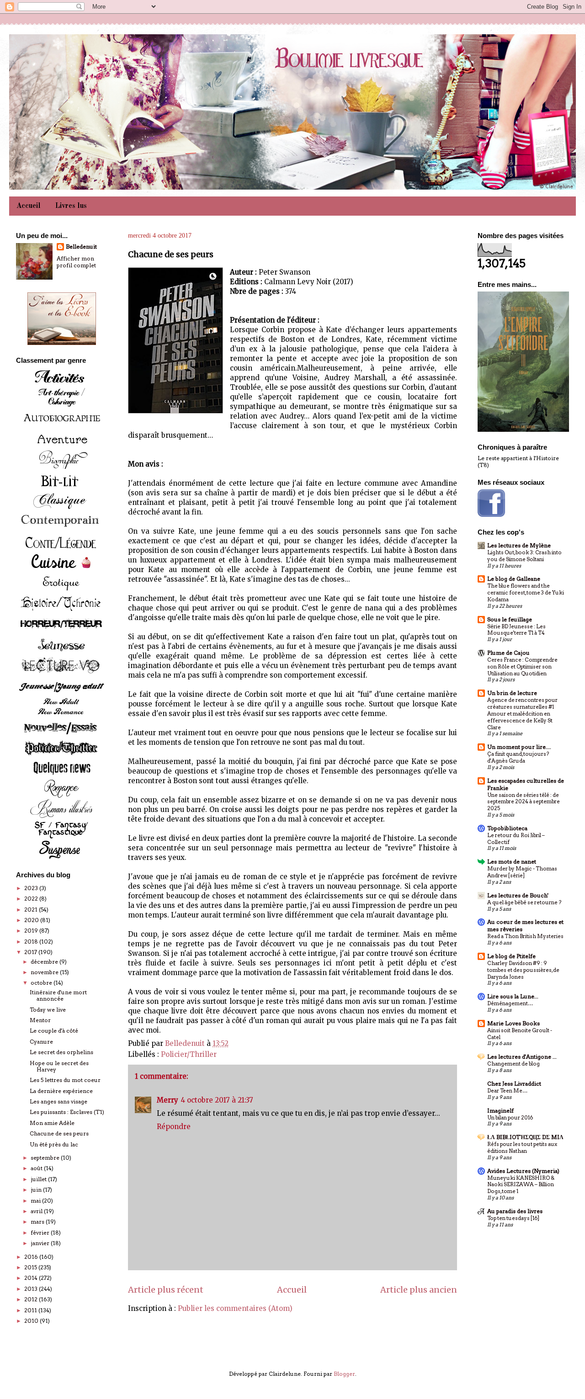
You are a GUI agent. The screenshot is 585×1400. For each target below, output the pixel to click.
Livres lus (71, 206)
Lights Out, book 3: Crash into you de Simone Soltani (524, 555)
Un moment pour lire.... (519, 746)
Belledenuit (81, 246)
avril (37, 1211)
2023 (31, 888)
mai (36, 1200)
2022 (31, 898)
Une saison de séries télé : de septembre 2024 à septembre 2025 (523, 802)
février (41, 1232)
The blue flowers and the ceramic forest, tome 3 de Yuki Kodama (525, 593)
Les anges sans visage (58, 1101)
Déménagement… (510, 1003)
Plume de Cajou (508, 652)
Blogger (344, 1373)
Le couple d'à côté (54, 1030)
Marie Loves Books (513, 1023)
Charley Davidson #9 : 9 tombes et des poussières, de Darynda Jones (523, 970)
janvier (41, 1243)
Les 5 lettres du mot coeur (65, 1080)
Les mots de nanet (511, 861)
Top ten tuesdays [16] (513, 1218)
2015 (31, 1267)
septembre (46, 1157)
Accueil (28, 206)
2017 (31, 952)
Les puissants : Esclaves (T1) (67, 1111)
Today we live (48, 1009)
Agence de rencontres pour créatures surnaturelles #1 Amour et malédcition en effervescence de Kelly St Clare (522, 713)
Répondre (174, 1126)
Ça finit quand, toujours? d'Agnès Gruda (518, 757)
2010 (32, 1320)
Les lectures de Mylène (519, 545)
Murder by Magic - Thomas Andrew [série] (522, 872)
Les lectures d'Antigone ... (522, 1056)
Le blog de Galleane (513, 578)
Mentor (40, 1020)
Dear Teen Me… (507, 1090)
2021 (31, 909)
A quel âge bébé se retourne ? (524, 902)
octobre (42, 982)
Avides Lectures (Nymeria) (523, 1170)
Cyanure (41, 1041)
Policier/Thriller (189, 1054)
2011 (31, 1310)
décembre (45, 961)
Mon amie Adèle (52, 1122)
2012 (31, 1299)
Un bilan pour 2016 (510, 1117)
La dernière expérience (61, 1090)
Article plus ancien (418, 1289)
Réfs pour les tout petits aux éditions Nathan (522, 1147)
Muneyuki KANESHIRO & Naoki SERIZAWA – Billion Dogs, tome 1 (520, 1185)
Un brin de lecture (512, 692)
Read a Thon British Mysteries (525, 936)
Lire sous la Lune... (512, 996)
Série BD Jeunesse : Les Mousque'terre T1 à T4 (516, 629)
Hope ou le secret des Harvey (59, 1066)
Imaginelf (500, 1110)
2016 (31, 1256)
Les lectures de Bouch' (517, 895)
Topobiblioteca (507, 828)
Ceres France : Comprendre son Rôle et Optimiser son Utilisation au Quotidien (522, 667)
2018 (31, 941)
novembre (45, 972)
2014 (31, 1277)
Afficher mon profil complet (76, 262)
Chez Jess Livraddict (514, 1083)
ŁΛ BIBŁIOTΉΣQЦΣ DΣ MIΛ (525, 1137)
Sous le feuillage (509, 619)
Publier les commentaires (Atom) (235, 1308)
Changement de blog (513, 1064)
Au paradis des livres (514, 1211)
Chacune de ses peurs (59, 1133)
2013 (31, 1288)
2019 (31, 930)
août (37, 1168)
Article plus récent (165, 1289)
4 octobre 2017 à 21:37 (217, 1100)
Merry (167, 1100)
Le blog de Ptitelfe (511, 956)
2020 (32, 920)
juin (37, 1189)
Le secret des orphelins (61, 1052)
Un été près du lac (54, 1144)
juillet (39, 1179)
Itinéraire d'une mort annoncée (58, 995)
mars (38, 1221)
